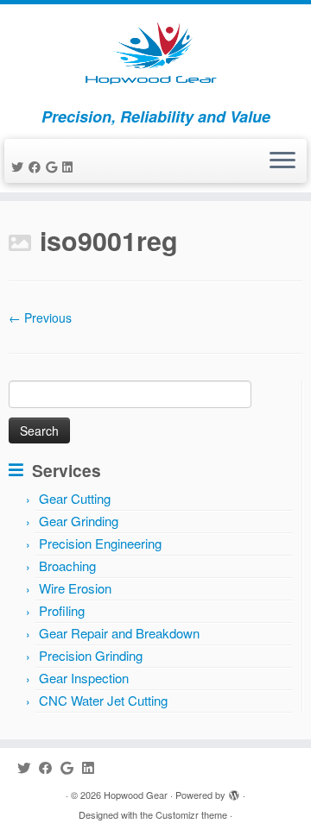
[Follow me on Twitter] (20, 166)
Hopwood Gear (136, 794)
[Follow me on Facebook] (37, 166)
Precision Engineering (100, 543)
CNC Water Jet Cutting (103, 700)
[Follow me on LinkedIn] (70, 166)
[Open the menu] (282, 161)
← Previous (40, 317)
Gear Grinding (78, 521)
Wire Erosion (75, 588)
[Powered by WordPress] (234, 791)
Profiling (62, 610)
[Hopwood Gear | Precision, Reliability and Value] (155, 56)
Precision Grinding (91, 655)
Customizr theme (191, 814)
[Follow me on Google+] (54, 166)
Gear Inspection (84, 678)
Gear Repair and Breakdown (119, 633)
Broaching (67, 565)
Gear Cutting (75, 498)
